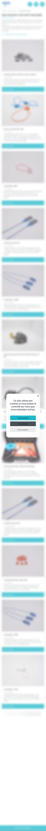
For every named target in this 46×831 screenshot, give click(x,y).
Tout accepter (23, 418)
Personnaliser (23, 430)
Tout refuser (23, 424)
